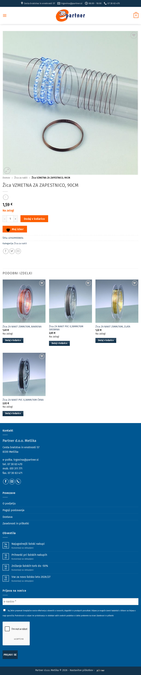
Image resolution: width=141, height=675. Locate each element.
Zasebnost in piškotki (16, 523)
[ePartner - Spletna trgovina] (70, 15)
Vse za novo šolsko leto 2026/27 (31, 576)
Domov (6, 177)
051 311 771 (16, 468)
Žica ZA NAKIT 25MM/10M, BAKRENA (22, 326)
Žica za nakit (21, 177)
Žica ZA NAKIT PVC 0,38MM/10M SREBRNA (66, 328)
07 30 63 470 (14, 464)
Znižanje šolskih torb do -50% (30, 565)
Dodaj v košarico (34, 218)
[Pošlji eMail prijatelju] (18, 251)
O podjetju (9, 503)
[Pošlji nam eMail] (12, 481)
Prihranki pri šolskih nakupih (29, 554)
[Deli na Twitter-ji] (12, 251)
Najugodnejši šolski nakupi (28, 543)
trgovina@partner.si (26, 459)
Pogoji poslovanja (13, 510)
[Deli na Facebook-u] (6, 251)
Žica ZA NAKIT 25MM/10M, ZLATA (112, 326)
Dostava (8, 517)
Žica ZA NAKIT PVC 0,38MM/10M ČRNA (23, 399)
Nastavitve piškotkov (81, 670)
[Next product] (5, 197)
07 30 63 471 (15, 473)
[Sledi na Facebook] (6, 481)
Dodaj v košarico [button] (13, 340)
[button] (5, 15)
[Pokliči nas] (18, 481)
